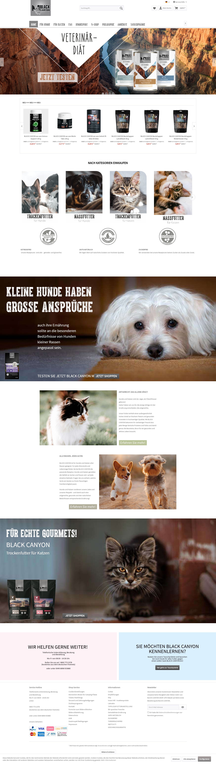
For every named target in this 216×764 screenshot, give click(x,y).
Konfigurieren (204, 759)
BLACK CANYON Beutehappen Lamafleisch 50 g (93, 137)
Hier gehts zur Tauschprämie (167, 668)
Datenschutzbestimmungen (169, 712)
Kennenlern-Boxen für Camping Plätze (83, 694)
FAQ (109, 697)
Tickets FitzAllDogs (76, 697)
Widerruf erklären (108, 752)
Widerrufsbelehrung (76, 712)
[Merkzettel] (154, 8)
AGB (70, 718)
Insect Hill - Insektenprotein (118, 700)
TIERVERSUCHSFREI (115, 721)
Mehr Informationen (108, 760)
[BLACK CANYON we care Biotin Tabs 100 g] (35, 121)
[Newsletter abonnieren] (183, 707)
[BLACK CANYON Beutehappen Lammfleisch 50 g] (122, 121)
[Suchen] (121, 8)
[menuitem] (102, 9)
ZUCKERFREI (112, 718)
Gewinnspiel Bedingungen (78, 721)
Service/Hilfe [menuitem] (180, 2)
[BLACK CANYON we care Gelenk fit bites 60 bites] (64, 121)
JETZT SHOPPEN (106, 376)
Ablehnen (176, 759)
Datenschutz (73, 715)
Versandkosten (102, 746)
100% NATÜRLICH (114, 715)
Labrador (111, 703)
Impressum (73, 724)
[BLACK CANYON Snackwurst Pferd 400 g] (180, 121)
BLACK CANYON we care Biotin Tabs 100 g (35, 137)
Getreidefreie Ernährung (117, 712)
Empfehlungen (113, 694)
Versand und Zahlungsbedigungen (81, 700)
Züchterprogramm (75, 703)
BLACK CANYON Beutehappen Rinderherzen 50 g (151, 137)
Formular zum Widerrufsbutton (80, 709)
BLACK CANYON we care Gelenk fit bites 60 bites (64, 137)
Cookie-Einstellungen (76, 691)
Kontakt (72, 706)
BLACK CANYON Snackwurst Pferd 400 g (180, 137)
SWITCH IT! (112, 724)
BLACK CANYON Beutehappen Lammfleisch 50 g (122, 137)
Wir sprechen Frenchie (116, 709)
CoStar (110, 691)
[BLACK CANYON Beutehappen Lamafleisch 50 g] (93, 121)
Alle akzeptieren (190, 759)
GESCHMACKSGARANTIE (117, 727)
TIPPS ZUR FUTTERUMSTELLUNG (120, 706)
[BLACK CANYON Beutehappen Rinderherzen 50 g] (151, 121)
